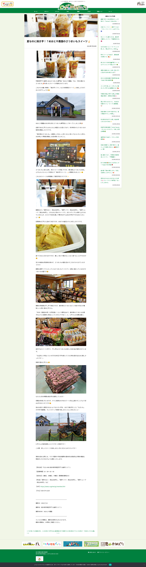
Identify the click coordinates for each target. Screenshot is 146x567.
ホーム (35, 11)
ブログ (89, 11)
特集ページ (99, 11)
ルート (110, 11)
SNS (68, 11)
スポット (46, 11)
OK (110, 564)
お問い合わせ (92, 552)
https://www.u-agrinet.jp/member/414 (52, 486)
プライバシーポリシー (104, 552)
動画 (78, 11)
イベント (57, 11)
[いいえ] (144, 564)
